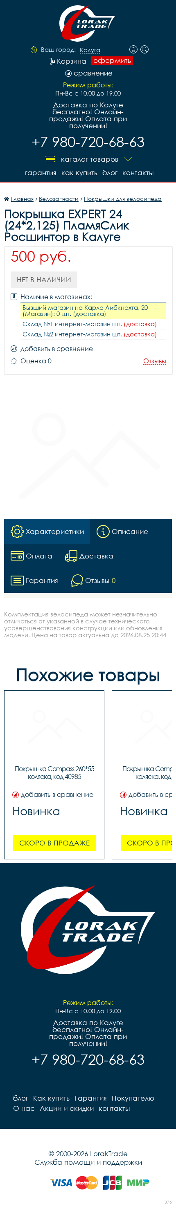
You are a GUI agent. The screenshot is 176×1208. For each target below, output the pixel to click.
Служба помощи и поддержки (88, 1162)
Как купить (79, 172)
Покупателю (133, 1098)
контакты (137, 172)
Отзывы (154, 361)
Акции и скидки (67, 1108)
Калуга (90, 50)
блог (109, 172)
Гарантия (40, 172)
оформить (112, 60)
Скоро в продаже (54, 843)
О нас (24, 1108)
